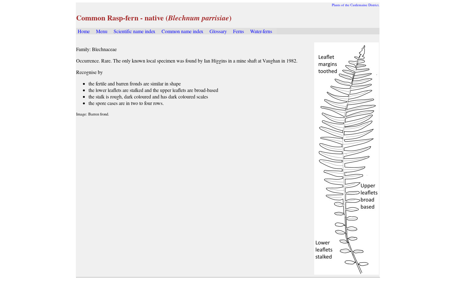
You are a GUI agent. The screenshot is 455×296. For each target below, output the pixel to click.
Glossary (218, 31)
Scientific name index (134, 31)
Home (84, 31)
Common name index (182, 31)
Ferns (238, 31)
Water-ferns (261, 31)
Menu (101, 31)
